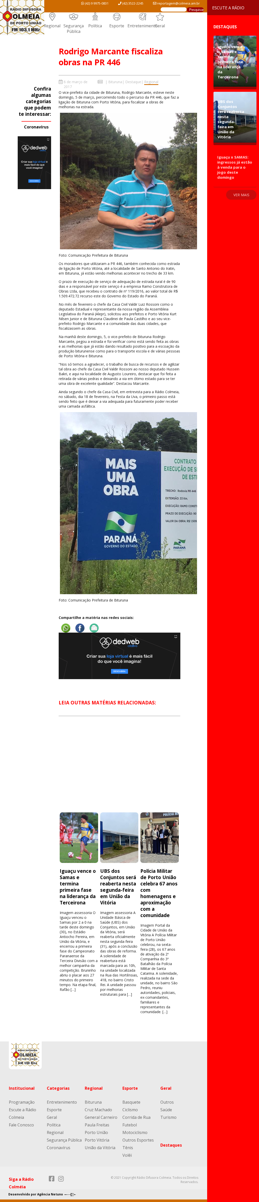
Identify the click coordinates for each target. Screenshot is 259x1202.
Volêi (127, 1155)
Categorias (58, 1088)
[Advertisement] (119, 768)
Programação (22, 1102)
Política (95, 26)
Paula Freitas (97, 1125)
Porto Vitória (97, 1140)
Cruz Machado (98, 1109)
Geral (160, 26)
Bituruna (115, 81)
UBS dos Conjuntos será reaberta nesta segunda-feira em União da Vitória (118, 887)
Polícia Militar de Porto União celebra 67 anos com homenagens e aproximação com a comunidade (159, 893)
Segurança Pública (73, 28)
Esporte (116, 26)
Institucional (22, 1088)
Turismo (168, 1117)
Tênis (127, 1147)
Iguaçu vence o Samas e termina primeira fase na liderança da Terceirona (78, 887)
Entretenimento (142, 26)
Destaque (133, 81)
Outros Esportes (138, 1140)
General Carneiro (101, 1117)
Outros (167, 1102)
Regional (52, 26)
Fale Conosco (21, 1125)
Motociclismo (134, 1132)
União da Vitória (100, 1147)
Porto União (96, 1132)
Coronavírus (36, 127)
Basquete (131, 1102)
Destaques (171, 1145)
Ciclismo (130, 1109)
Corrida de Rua (136, 1117)
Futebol (129, 1125)
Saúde (166, 1109)
